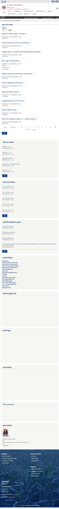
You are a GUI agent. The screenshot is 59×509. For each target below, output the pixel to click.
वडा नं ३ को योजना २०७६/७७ (8, 210)
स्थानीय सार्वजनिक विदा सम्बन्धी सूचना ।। (27, 18)
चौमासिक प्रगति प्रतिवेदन (37, 471)
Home (2, 20)
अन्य (4, 133)
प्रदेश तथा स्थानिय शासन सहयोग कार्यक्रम (10, 264)
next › (28, 129)
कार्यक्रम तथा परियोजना (28, 11)
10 (55, 127)
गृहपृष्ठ (4, 12)
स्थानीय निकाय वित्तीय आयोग (7, 269)
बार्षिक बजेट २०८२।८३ (7, 152)
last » (34, 129)
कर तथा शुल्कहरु (6, 463)
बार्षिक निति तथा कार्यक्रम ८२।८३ (9, 158)
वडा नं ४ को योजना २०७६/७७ (8, 204)
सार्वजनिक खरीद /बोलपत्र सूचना (9, 458)
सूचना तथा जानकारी (11, 14)
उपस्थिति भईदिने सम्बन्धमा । (10, 110)
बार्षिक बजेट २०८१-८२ (7, 170)
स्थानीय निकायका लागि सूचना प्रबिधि (8, 277)
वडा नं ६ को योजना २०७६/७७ (8, 192)
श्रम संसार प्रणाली (5, 286)
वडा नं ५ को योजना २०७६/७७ (8, 198)
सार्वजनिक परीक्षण (35, 476)
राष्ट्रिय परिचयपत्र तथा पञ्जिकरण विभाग (9, 267)
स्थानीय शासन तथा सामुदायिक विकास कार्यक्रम (10, 266)
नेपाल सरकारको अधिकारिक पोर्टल (8, 279)
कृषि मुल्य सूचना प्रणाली (6, 287)
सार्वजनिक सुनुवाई (35, 473)
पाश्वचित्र (34, 14)
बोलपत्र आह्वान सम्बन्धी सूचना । (44, 18)
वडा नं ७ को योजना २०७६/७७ (8, 186)
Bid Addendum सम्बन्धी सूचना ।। (9, 232)
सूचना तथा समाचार (6, 456)
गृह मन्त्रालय (4, 276)
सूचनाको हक (26, 14)
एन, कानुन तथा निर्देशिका (7, 461)
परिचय (8, 11)
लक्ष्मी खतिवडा (6, 436)
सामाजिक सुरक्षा (34, 458)
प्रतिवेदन (49, 11)
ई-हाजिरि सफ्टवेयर (5, 261)
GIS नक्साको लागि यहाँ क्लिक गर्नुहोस (9, 282)
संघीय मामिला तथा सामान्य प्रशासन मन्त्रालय (10, 262)
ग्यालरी (20, 14)
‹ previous (12, 127)
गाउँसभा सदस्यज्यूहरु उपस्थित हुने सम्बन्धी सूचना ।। (17, 43)
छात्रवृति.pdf (6, 67)
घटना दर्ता (33, 456)
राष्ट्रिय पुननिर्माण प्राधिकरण (7, 281)
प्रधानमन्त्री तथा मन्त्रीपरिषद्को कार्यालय (9, 272)
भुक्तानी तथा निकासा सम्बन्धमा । (11, 92)
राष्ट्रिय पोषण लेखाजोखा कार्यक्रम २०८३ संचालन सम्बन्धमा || (19, 119)
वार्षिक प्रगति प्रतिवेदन (36, 469)
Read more (5, 38)
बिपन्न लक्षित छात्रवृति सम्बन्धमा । (11, 61)
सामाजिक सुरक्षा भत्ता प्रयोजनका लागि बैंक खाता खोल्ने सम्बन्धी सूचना (21, 52)
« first (5, 127)
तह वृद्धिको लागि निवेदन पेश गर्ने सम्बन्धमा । (14, 101)
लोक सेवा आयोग (5, 271)
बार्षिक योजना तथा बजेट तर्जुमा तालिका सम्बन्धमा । (12, 164)
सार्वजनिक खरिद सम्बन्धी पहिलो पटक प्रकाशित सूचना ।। (18, 74)
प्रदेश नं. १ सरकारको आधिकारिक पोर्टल (9, 284)
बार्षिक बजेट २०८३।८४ (7, 146)
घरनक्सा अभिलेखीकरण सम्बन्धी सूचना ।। (14, 83)
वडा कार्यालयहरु (16, 11)
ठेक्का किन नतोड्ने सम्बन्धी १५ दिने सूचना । (14, 34)
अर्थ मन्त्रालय (4, 274)
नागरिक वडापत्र (34, 461)
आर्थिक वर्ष (4, 28)
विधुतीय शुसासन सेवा (39, 11)
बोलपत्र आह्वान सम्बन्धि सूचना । (8, 238)
